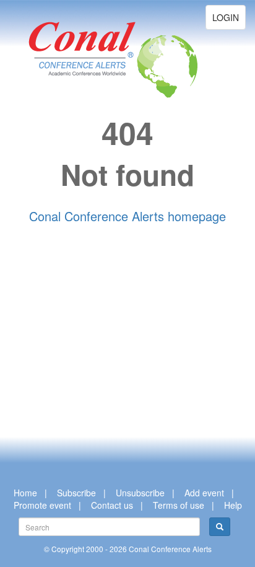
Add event (204, 492)
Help (233, 505)
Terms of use (178, 505)
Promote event (42, 505)
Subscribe (76, 492)
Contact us (112, 505)
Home (25, 492)
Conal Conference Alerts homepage (127, 216)
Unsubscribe (140, 492)
